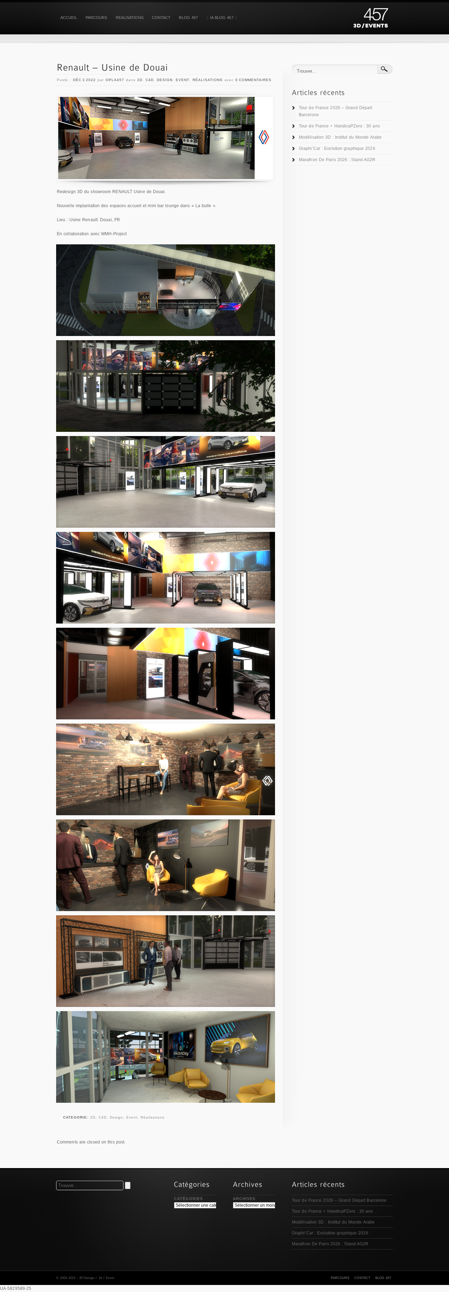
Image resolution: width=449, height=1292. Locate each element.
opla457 (115, 80)
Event (182, 80)
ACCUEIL (68, 17)
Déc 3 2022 (84, 80)
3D (139, 80)
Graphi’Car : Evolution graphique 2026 (337, 148)
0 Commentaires (253, 80)
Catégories (188, 1199)
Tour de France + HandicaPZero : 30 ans (339, 126)
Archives (244, 1199)
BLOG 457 (188, 17)
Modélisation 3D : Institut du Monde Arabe (340, 137)
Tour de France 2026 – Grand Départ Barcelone (335, 111)
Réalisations (208, 80)
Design (165, 80)
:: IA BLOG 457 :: (221, 17)
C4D (150, 80)
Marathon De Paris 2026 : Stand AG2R (337, 159)
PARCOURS (96, 17)
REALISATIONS (129, 17)
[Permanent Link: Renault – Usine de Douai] (112, 68)
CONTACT (161, 17)
